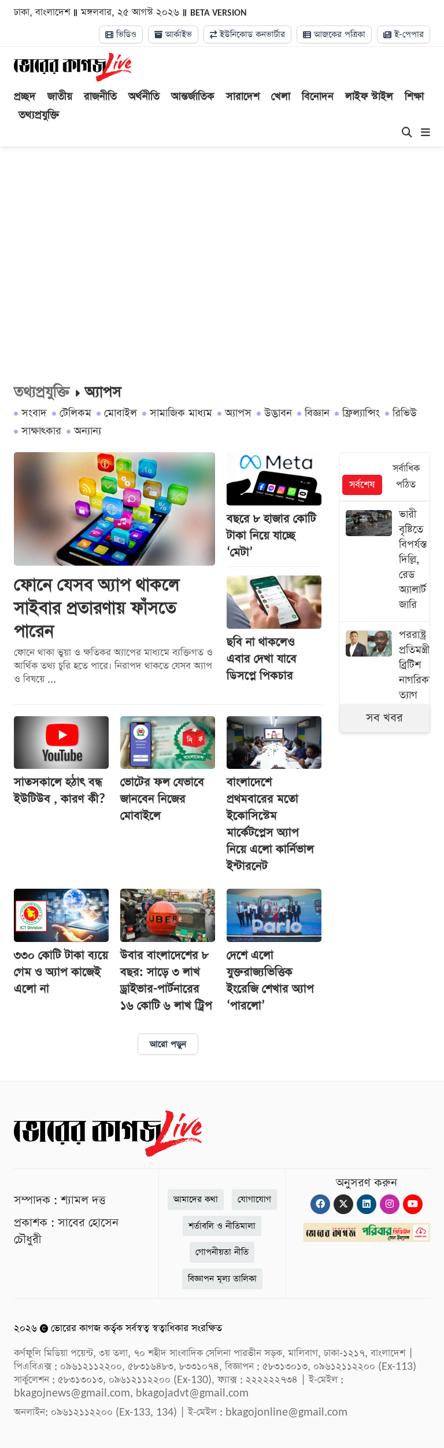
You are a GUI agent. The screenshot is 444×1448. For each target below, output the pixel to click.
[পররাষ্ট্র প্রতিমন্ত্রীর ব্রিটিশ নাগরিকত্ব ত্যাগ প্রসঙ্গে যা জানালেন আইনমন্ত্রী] (385, 689)
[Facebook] (320, 1204)
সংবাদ (34, 413)
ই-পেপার (407, 34)
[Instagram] (389, 1204)
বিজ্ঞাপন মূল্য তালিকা (222, 1279)
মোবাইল (120, 413)
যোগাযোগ (254, 1199)
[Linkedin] (366, 1204)
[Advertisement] (222, 245)
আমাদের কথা (195, 1199)
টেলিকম (75, 413)
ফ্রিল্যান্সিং (361, 413)
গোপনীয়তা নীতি (222, 1252)
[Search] (407, 133)
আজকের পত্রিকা (338, 34)
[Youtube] (413, 1204)
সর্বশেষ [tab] (362, 485)
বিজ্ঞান (317, 413)
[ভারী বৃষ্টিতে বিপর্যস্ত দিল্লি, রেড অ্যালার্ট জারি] (385, 561)
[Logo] (72, 66)
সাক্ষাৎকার (41, 431)
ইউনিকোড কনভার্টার (251, 34)
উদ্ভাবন (278, 413)
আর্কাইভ (177, 34)
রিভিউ (405, 413)
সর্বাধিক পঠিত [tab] (406, 477)
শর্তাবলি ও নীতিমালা (222, 1226)
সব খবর (384, 718)
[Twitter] (343, 1204)
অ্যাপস (238, 413)
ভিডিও (124, 34)
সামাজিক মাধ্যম (181, 413)
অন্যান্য (87, 431)
